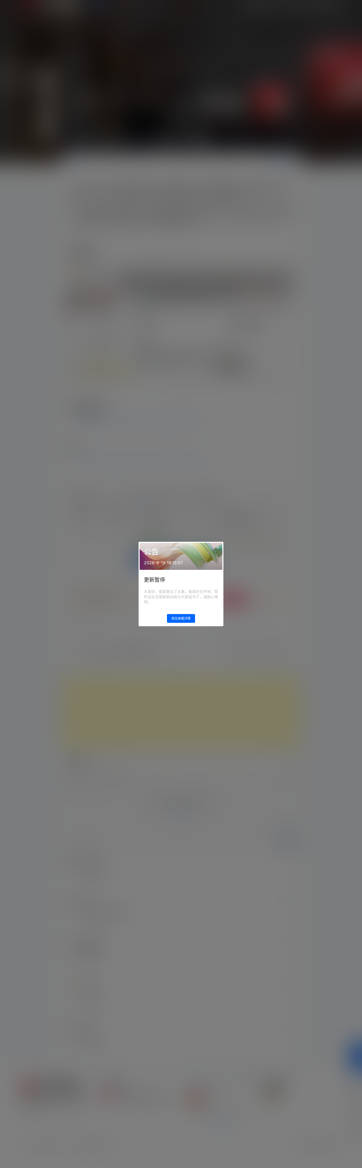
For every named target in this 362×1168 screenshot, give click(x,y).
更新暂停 (154, 580)
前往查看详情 (181, 618)
